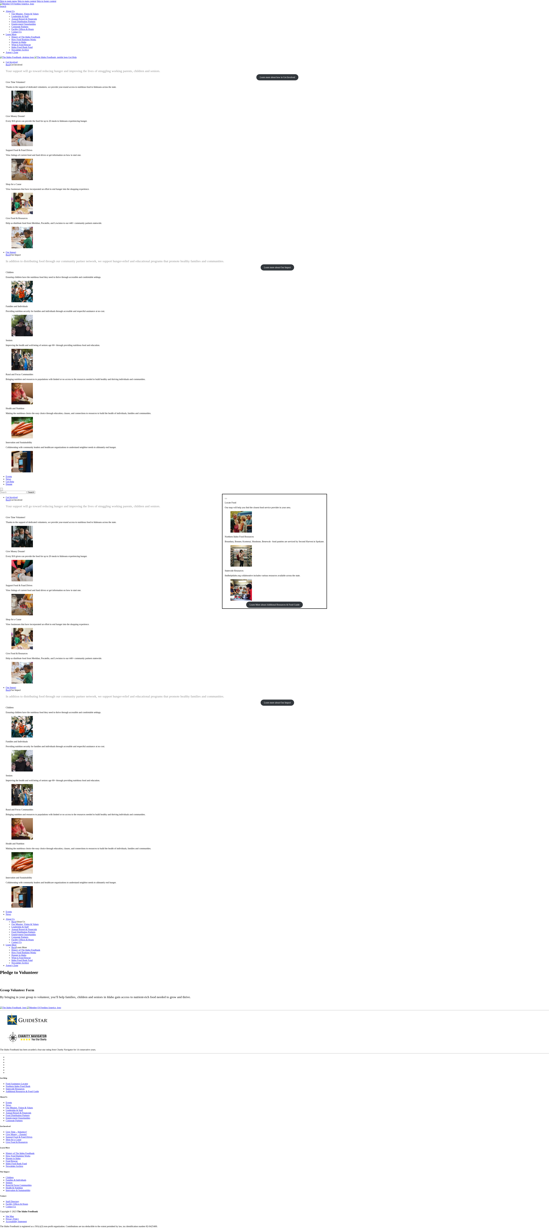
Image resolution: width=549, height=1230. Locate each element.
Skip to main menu (8, 1)
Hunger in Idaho (18, 42)
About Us (10, 11)
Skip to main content (27, 1)
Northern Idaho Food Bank (18, 1086)
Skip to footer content (46, 1)
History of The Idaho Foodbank (25, 37)
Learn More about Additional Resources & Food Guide (275, 604)
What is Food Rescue (21, 44)
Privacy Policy (12, 1219)
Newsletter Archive (20, 50)
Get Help (72, 57)
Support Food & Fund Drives (19, 1137)
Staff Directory (12, 1201)
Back (8, 64)
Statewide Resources (15, 1089)
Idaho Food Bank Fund (22, 47)
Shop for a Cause (13, 1139)
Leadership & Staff (20, 16)
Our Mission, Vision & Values (25, 14)
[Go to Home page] (17, 57)
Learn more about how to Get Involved (277, 77)
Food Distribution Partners (23, 21)
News (8, 479)
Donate (9, 484)
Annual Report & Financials (24, 19)
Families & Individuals (16, 1180)
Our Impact (11, 252)
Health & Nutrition (14, 1188)
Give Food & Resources (17, 1142)
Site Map (10, 1216)
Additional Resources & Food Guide (22, 1091)
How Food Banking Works (23, 39)
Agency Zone (12, 52)
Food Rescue (12, 1161)
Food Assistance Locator (17, 1083)
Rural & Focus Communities (19, 1185)
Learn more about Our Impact (277, 267)
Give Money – (16, 1134)
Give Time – (16, 1132)
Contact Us (16, 32)
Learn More (11, 34)
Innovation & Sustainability (18, 1190)
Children (10, 1177)
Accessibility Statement (16, 1221)
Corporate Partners (19, 26)
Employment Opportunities (23, 24)
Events (9, 476)
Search (3, 6)
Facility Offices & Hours (22, 29)
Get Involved (12, 62)
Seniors (9, 1182)
